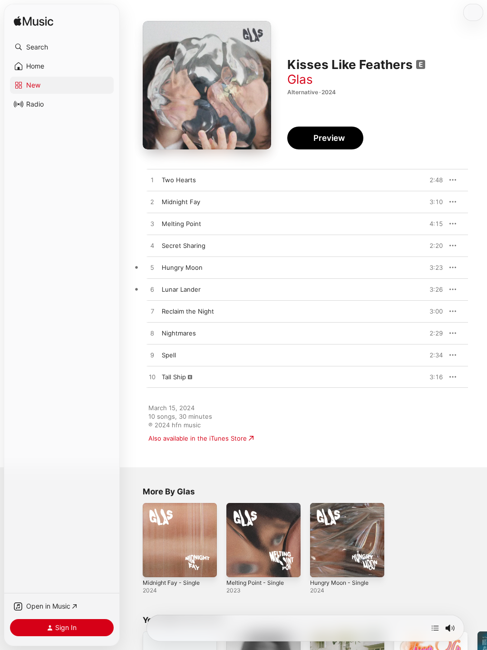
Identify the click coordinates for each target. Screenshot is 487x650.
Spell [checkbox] (169, 355)
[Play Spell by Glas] (152, 355)
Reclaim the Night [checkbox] (188, 311)
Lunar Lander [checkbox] (181, 289)
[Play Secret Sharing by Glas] (152, 246)
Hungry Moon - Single (339, 582)
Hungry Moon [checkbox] (182, 267)
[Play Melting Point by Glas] (152, 224)
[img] (33, 21)
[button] (61, 47)
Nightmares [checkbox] (179, 333)
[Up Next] (435, 628)
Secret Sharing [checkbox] (183, 245)
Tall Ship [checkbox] (174, 377)
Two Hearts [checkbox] (179, 180)
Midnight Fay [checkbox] (181, 202)
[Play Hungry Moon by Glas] (152, 268)
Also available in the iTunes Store (197, 438)
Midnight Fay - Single (171, 582)
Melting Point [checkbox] (181, 223)
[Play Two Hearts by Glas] (152, 180)
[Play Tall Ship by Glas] (152, 377)
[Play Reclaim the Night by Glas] (152, 311)
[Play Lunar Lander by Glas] (152, 290)
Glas (300, 79)
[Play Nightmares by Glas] (152, 333)
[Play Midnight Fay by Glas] (152, 202)
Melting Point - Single (255, 582)
